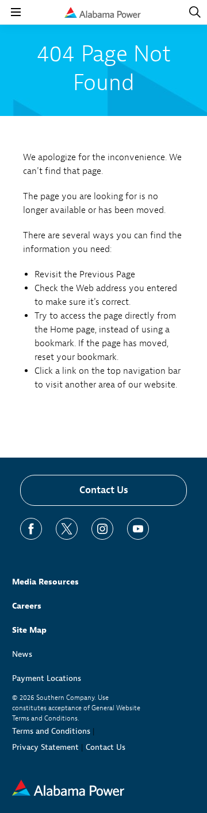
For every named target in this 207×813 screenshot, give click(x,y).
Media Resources (45, 582)
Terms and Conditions (51, 731)
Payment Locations (46, 678)
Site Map (29, 630)
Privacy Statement (45, 747)
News (22, 654)
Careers (26, 606)
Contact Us (103, 490)
